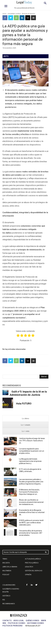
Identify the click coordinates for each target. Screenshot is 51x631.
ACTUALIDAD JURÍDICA (33, 559)
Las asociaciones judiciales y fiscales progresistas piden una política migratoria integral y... (31, 481)
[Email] (27, 17)
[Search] (45, 552)
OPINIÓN (28, 575)
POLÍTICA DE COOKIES (16, 623)
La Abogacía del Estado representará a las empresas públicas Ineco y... (30, 461)
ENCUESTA (6, 563)
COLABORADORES (8, 585)
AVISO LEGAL (18, 621)
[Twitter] (10, 17)
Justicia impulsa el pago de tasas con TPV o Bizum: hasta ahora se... (32, 440)
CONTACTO (7, 621)
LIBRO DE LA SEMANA (9, 567)
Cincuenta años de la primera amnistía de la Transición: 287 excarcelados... (30, 533)
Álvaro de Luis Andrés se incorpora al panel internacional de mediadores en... (31, 502)
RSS (3, 600)
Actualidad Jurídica (14, 13)
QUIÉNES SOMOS (32, 621)
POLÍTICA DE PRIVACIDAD (12, 626)
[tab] (25, 418)
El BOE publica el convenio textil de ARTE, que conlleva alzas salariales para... (31, 522)
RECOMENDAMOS (8, 604)
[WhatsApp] (16, 17)
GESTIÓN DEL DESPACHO (33, 571)
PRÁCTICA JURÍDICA (31, 563)
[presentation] (25, 418)
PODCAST (5, 575)
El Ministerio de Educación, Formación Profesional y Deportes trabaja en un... (29, 492)
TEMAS (4, 559)
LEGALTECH (29, 567)
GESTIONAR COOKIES (35, 623)
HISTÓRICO (6, 596)
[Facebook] (4, 17)
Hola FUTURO (23, 403)
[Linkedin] (22, 17)
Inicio (4, 13)
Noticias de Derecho (28, 13)
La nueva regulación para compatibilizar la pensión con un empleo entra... (31, 451)
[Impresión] (33, 17)
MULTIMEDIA (6, 571)
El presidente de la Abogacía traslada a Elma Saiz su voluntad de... (31, 512)
